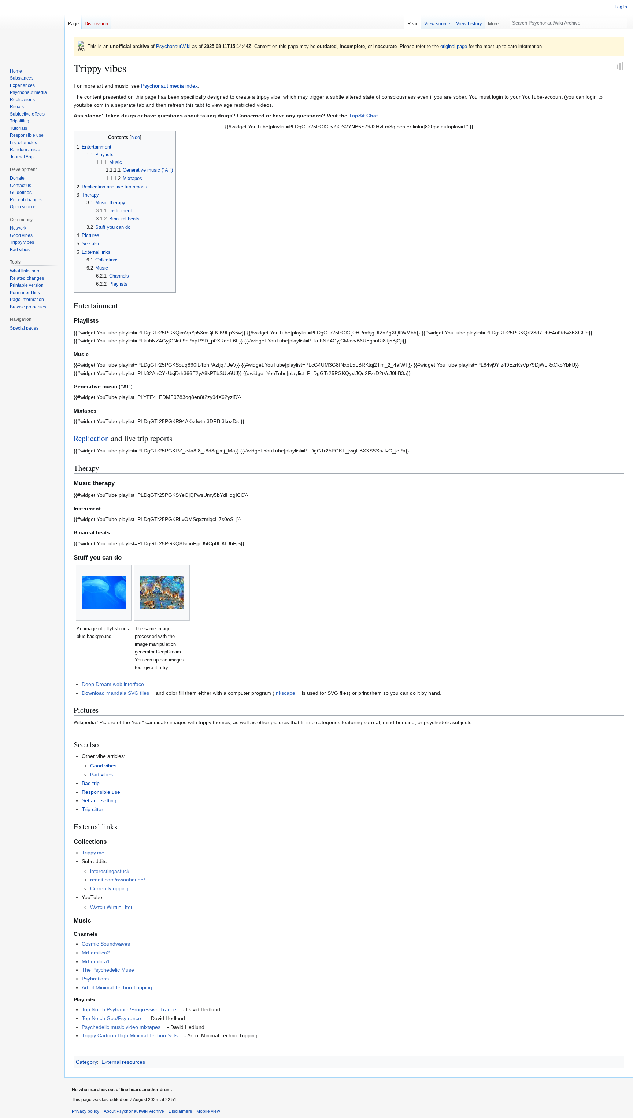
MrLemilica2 (96, 953)
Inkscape (284, 693)
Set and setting (99, 800)
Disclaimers (180, 1111)
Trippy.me (93, 852)
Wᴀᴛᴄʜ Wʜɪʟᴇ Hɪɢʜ (112, 907)
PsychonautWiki (173, 46)
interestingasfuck (109, 871)
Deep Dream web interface (113, 684)
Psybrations (95, 979)
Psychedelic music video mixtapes (121, 1027)
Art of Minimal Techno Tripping (117, 987)
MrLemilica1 (96, 961)
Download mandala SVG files (115, 693)
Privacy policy (85, 1111)
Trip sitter (92, 809)
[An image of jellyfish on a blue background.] (104, 592)
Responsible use (101, 792)
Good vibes (103, 766)
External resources (123, 1062)
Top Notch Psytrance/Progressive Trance (129, 1009)
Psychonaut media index (169, 86)
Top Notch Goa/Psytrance (111, 1018)
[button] (496, 22)
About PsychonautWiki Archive (134, 1111)
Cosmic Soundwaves (106, 944)
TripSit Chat (363, 115)
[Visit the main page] (32, 29)
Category (86, 1062)
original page (453, 46)
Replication (91, 438)
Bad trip (91, 783)
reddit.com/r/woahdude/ (117, 880)
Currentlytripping (109, 888)
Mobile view (208, 1111)
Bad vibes (101, 774)
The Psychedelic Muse (108, 970)
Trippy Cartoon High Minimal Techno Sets (130, 1035)
